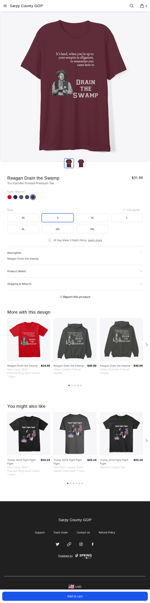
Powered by (65, 555)
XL (23, 229)
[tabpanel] (75, 87)
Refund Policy (107, 532)
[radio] (23, 218)
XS (23, 217)
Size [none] (10, 210)
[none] (131, 210)
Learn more (95, 240)
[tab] (69, 163)
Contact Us (83, 532)
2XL (58, 229)
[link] (29, 339)
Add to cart (75, 596)
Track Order (60, 532)
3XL (92, 229)
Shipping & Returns (19, 284)
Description (14, 252)
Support (40, 532)
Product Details (16, 271)
